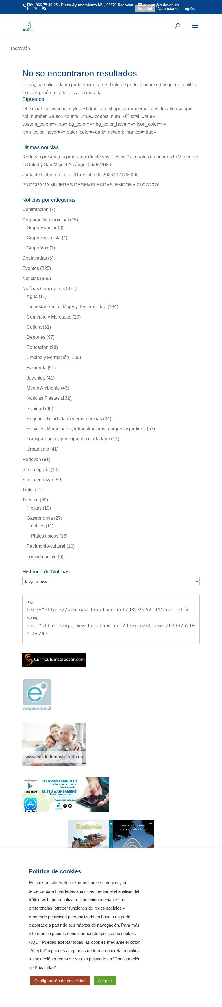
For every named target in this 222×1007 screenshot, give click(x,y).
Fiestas (34, 508)
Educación (38, 347)
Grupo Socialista (44, 237)
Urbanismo (38, 449)
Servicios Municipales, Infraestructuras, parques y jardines (86, 428)
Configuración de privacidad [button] (60, 980)
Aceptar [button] (105, 980)
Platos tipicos (44, 536)
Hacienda (37, 367)
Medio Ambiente (43, 388)
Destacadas (34, 258)
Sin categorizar (37, 479)
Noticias (30, 278)
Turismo (30, 499)
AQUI (34, 942)
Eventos (30, 268)
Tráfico (29, 489)
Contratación (35, 209)
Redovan (31, 459)
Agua (32, 296)
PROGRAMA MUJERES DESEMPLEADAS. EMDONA (78, 184)
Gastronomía (40, 518)
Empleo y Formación (48, 357)
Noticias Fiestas (43, 398)
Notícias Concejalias (43, 288)
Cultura (34, 327)
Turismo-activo (42, 556)
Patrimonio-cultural (46, 546)
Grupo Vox (37, 247)
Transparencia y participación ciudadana (68, 438)
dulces (38, 525)
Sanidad (35, 408)
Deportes (36, 337)
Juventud (36, 377)
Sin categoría (35, 469)
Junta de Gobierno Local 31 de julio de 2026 (67, 174)
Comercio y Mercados (49, 316)
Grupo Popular (42, 227)
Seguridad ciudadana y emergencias (64, 418)
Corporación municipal (45, 219)
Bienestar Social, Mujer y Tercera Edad (66, 306)
